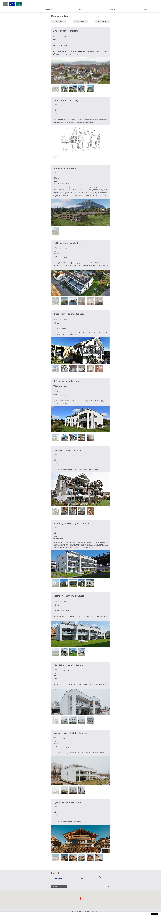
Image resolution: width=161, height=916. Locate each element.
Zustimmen (154, 914)
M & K (55, 877)
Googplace (94, 911)
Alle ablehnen (147, 914)
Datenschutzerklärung (75, 914)
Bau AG (62, 877)
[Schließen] (159, 914)
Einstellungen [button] (139, 914)
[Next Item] (107, 70)
